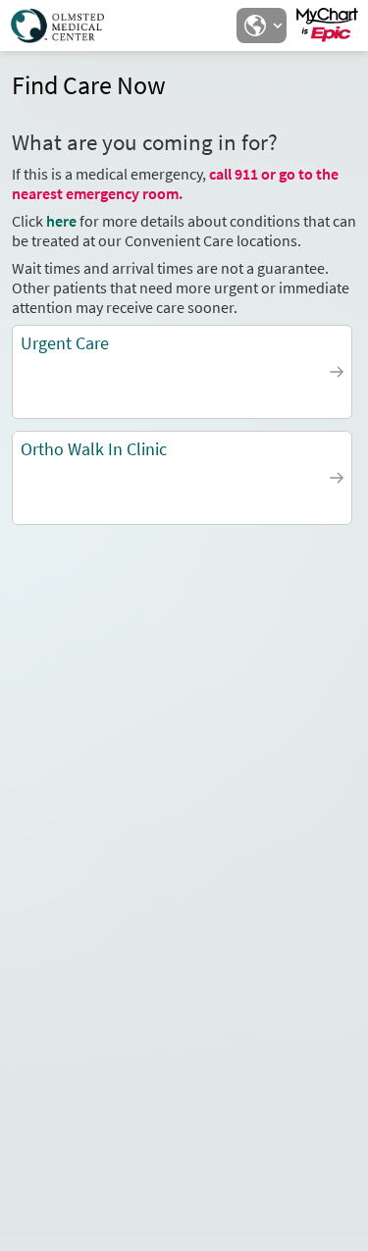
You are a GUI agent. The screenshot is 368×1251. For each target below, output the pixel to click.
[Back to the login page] (68, 25)
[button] (261, 25)
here (61, 221)
